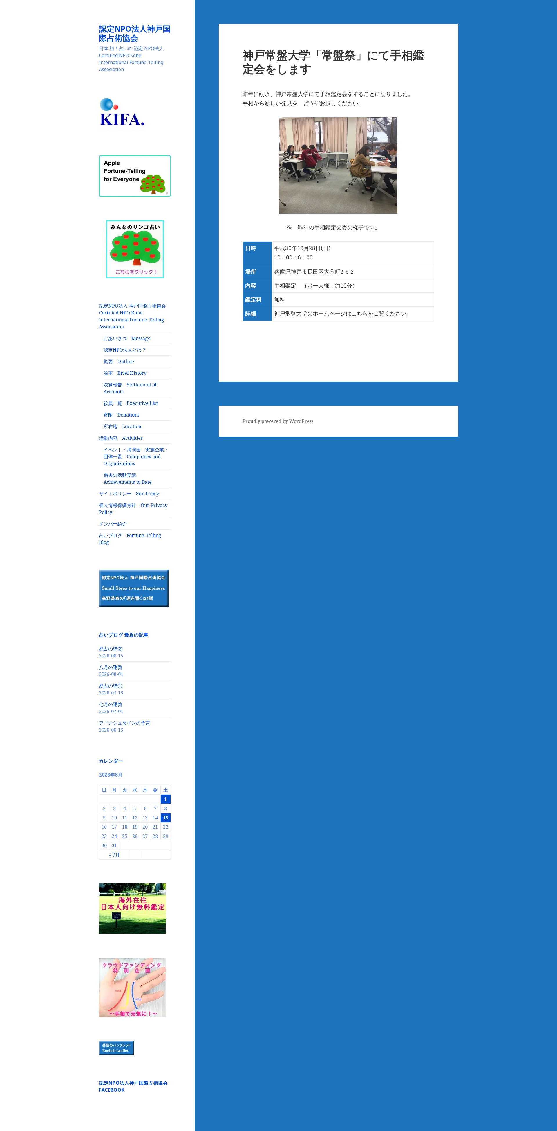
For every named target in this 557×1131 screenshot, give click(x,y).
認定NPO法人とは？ (125, 350)
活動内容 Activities (121, 438)
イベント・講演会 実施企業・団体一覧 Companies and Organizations (136, 456)
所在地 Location (122, 426)
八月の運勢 (110, 667)
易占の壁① (110, 686)
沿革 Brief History (125, 373)
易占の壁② (110, 648)
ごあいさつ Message (127, 338)
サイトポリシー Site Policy (129, 493)
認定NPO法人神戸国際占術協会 (135, 33)
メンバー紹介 (113, 524)
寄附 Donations (122, 415)
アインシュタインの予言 (124, 723)
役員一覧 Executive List (131, 403)
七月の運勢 (110, 704)
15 (165, 817)
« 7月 (114, 855)
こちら (359, 313)
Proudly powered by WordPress (278, 421)
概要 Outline (119, 361)
